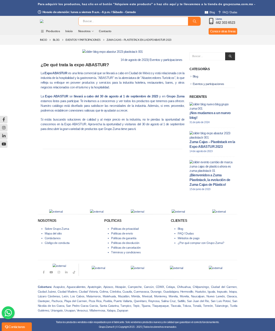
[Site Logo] (55, 21)
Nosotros (84, 31)
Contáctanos (52, 238)
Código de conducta (57, 243)
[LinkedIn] (66, 272)
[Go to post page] (211, 106)
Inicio (69, 31)
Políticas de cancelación (126, 247)
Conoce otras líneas (223, 31)
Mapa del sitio (53, 233)
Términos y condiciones (126, 252)
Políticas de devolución (125, 243)
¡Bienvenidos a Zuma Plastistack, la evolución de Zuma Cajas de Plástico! (209, 179)
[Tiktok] (74, 272)
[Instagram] (59, 272)
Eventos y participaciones (166, 60)
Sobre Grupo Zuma (57, 228)
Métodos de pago (189, 238)
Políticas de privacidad (125, 228)
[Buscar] (194, 21)
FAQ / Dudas (230, 12)
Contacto (105, 31)
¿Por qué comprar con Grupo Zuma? (201, 243)
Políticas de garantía (123, 238)
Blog (212, 12)
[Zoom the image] (98, 268)
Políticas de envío (122, 233)
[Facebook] (43, 272)
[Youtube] (51, 272)
